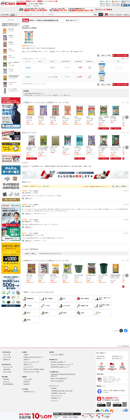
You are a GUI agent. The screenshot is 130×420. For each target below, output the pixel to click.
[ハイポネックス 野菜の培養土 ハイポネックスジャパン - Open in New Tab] (31, 140)
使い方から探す (7, 371)
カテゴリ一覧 (6, 354)
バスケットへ (105, 128)
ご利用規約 (53, 388)
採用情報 (24, 376)
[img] (8, 3)
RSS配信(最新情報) (8, 384)
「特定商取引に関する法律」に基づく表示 (62, 390)
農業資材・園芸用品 (50, 166)
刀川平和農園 (25, 25)
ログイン (21, 3)
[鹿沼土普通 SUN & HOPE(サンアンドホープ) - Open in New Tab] (55, 268)
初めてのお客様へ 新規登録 (37, 3)
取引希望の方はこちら (29, 391)
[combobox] (60, 14)
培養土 (85, 166)
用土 (90, 166)
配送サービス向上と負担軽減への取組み (34, 369)
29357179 (28, 77)
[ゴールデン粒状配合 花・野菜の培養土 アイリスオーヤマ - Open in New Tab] (43, 140)
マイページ (19, 5)
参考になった (28, 198)
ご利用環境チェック (56, 398)
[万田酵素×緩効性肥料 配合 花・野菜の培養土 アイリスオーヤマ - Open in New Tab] (115, 268)
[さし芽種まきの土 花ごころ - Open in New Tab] (91, 268)
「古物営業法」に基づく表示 (58, 393)
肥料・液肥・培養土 (77, 166)
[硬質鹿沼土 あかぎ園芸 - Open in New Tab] (43, 110)
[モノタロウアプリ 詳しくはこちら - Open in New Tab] (112, 399)
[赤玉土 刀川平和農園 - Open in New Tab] (79, 110)
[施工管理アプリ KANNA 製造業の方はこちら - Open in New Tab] (11, 240)
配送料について (101, 358)
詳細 (95, 14)
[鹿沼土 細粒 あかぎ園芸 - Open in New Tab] (31, 110)
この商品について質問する (30, 253)
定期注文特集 (6, 369)
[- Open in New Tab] (102, 366)
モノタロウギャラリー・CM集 (31, 371)
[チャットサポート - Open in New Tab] (108, 3)
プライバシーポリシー (56, 395)
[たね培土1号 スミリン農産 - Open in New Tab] (79, 140)
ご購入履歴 (35, 5)
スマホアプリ (6, 381)
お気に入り (126, 14)
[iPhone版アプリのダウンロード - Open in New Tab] (104, 405)
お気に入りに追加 (105, 55)
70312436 (28, 67)
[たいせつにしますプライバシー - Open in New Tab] (125, 411)
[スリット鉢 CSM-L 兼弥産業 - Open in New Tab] (103, 268)
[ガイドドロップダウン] (116, 4)
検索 (100, 14)
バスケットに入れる (122, 55)
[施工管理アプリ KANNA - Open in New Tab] (11, 226)
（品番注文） (13, 14)
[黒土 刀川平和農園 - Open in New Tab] (67, 140)
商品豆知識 (6, 379)
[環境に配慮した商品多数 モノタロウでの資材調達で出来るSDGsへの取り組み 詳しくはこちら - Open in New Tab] (11, 306)
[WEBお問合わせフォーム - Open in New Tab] (102, 3)
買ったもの (119, 14)
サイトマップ (54, 400)
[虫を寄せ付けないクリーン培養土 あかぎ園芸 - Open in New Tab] (103, 140)
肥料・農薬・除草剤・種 (63, 166)
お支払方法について (117, 356)
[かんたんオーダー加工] (11, 201)
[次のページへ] (127, 117)
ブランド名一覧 (7, 357)
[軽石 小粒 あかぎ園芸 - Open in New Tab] (67, 268)
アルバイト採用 (28, 379)
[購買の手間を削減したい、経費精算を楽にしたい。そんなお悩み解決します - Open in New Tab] (75, 175)
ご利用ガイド (102, 353)
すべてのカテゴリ (22, 14)
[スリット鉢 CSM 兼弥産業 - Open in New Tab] (79, 268)
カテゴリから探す (5, 14)
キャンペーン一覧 (7, 367)
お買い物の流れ (101, 356)
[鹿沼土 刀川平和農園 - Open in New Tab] (67, 110)
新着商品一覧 (6, 359)
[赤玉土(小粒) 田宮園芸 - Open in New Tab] (43, 268)
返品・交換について (117, 358)
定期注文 (28, 5)
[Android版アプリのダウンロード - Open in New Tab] (120, 405)
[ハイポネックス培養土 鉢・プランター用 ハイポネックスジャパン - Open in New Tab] (115, 140)
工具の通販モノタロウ (37, 166)
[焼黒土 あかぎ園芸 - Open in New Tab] (91, 140)
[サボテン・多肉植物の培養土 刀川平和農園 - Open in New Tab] (103, 110)
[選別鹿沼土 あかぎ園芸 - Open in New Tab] (55, 110)
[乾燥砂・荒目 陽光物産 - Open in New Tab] (55, 140)
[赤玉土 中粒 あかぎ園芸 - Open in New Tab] (31, 268)
